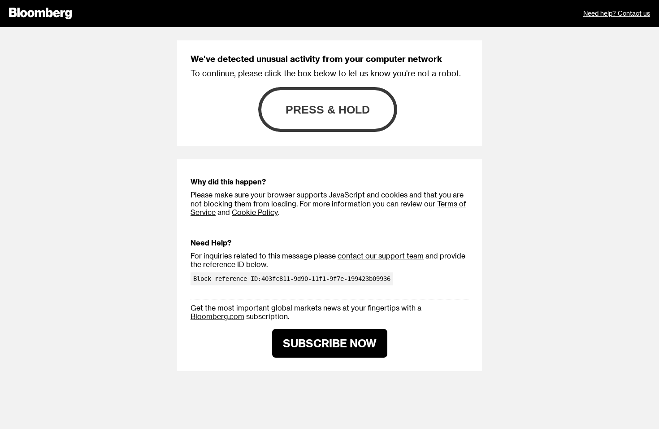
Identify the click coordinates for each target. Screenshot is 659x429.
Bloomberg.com (217, 316)
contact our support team (381, 255)
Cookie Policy (254, 212)
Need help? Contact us (616, 13)
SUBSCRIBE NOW (330, 343)
